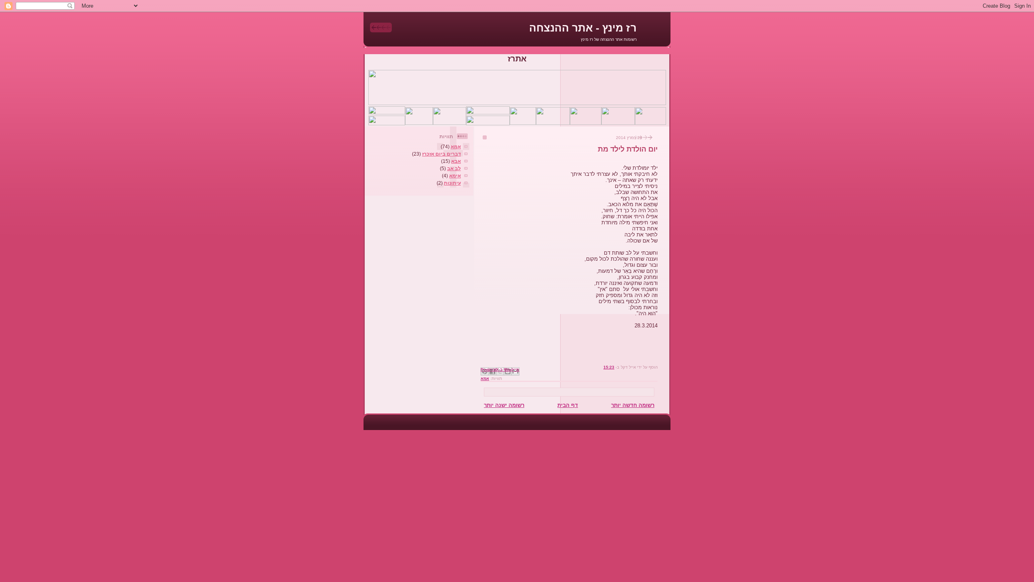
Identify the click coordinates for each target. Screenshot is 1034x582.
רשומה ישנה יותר (504, 405)
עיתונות (452, 183)
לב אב (454, 168)
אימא (455, 175)
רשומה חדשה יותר (632, 405)
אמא (485, 378)
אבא (456, 161)
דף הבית (567, 405)
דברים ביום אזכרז (441, 153)
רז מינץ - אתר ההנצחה (583, 28)
